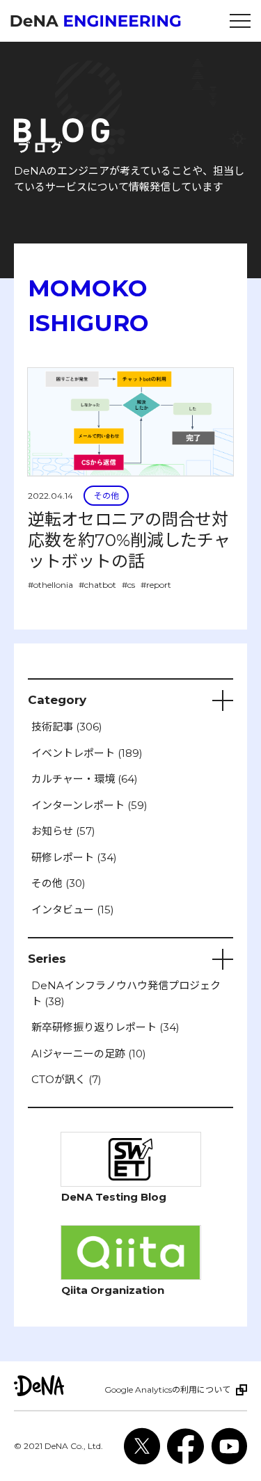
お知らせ (63, 831)
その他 (106, 495)
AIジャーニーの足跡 (88, 1053)
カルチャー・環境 (84, 778)
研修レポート (74, 857)
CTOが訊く (66, 1079)
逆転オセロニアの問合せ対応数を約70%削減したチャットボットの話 (129, 540)
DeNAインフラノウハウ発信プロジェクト (126, 993)
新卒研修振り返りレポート (105, 1027)
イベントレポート (87, 753)
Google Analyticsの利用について (167, 1389)
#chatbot (97, 584)
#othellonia (50, 584)
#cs (128, 584)
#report (156, 584)
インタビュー (72, 909)
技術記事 (66, 726)
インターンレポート (89, 805)
